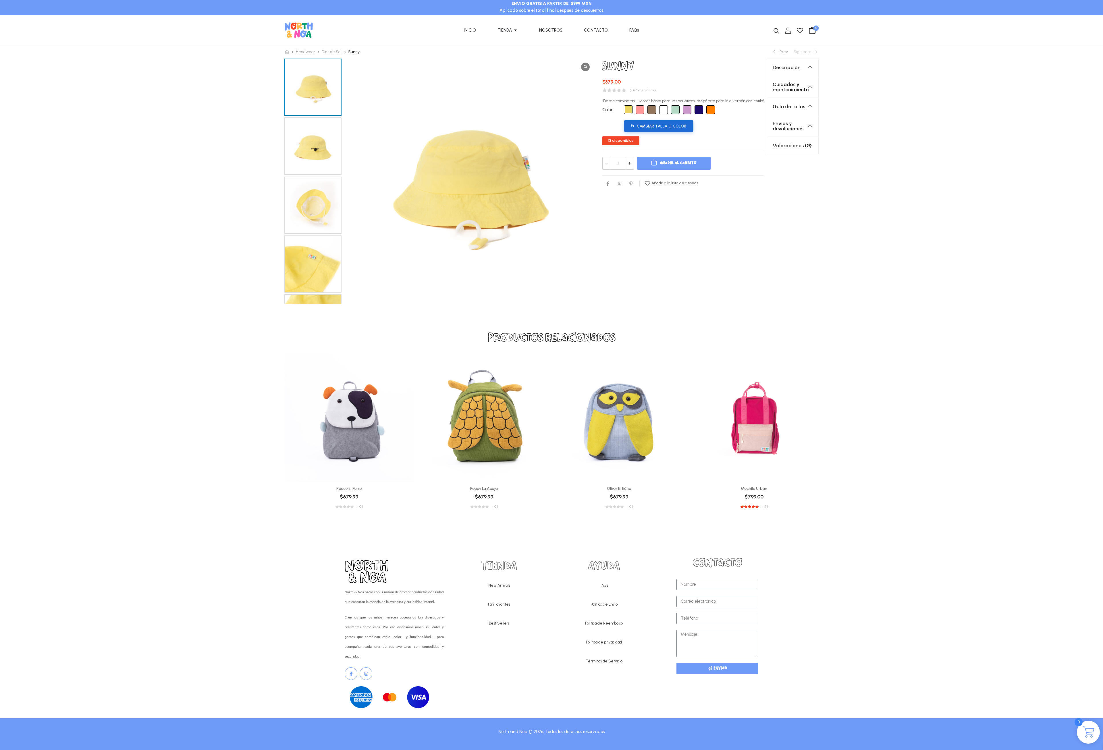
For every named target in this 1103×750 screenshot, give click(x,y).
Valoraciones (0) (792, 145)
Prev (783, 51)
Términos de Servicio (604, 661)
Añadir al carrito (678, 163)
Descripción (787, 67)
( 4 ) (765, 507)
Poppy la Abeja (483, 488)
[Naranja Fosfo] (710, 109)
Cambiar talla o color (662, 126)
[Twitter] (619, 183)
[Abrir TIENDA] (515, 30)
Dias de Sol (331, 51)
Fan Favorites (499, 604)
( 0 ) (360, 507)
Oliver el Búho (619, 488)
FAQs (604, 585)
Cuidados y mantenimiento (791, 87)
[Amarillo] (628, 109)
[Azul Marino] (699, 109)
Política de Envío (604, 604)
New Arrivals (499, 585)
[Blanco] (663, 109)
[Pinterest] (631, 183)
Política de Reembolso (604, 623)
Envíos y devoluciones (788, 126)
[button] (313, 297)
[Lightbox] (585, 67)
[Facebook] (607, 183)
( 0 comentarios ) (643, 90)
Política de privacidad (604, 642)
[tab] (792, 67)
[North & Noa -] (298, 30)
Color (607, 109)
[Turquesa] (675, 109)
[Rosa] (640, 109)
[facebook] (351, 673)
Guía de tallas (789, 106)
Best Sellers (499, 623)
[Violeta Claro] (687, 109)
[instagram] (366, 673)
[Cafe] (651, 109)
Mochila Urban (754, 488)
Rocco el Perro (349, 488)
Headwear (305, 51)
